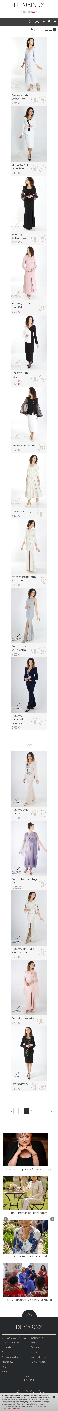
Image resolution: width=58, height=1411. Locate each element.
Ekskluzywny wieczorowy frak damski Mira (18, 719)
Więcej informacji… (14, 1408)
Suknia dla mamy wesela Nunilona (19, 648)
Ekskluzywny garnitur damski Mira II (20, 811)
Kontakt (5, 1371)
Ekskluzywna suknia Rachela (20, 374)
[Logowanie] (49, 22)
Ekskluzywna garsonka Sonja (23, 445)
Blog (4, 1366)
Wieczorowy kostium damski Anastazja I (20, 235)
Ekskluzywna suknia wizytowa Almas (20, 97)
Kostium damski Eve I (20, 1084)
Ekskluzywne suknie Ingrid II (23, 511)
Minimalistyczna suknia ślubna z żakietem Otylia (24, 578)
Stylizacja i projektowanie (12, 1342)
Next (52, 1219)
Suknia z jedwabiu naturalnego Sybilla (24, 881)
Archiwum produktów (10, 1356)
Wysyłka (34, 1342)
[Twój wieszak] (37, 22)
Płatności (34, 1352)
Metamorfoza (7, 1361)
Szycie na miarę (37, 1337)
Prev (6, 1219)
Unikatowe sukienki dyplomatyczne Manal (21, 166)
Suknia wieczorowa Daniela (23, 1018)
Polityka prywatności (39, 1361)
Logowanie (6, 1347)
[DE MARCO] (29, 4)
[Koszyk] (43, 22)
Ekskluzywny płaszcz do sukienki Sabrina (21, 305)
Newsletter (6, 1352)
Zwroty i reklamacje (38, 1356)
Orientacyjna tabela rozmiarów (14, 1337)
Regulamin (35, 1347)
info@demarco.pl (29, 1376)
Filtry (33, 29)
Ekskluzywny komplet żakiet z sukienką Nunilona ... (23, 950)
